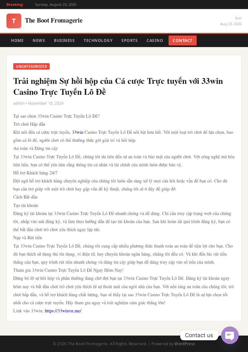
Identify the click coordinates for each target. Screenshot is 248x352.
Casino (155, 40)
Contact (182, 40)
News (39, 40)
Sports (129, 40)
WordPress (184, 344)
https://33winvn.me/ (63, 311)
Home (17, 40)
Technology (98, 40)
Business (64, 40)
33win (77, 132)
